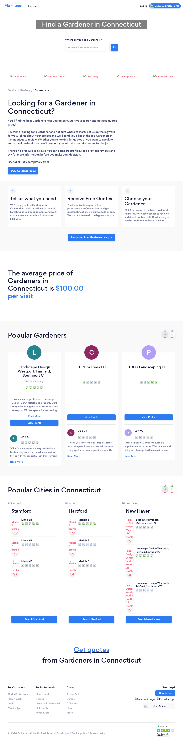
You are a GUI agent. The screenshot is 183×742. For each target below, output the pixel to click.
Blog (69, 708)
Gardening (26, 90)
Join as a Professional (48, 703)
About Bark (73, 694)
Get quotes (91, 649)
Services (13, 90)
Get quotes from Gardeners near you (91, 237)
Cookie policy (79, 733)
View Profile (34, 423)
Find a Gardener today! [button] (23, 171)
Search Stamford (34, 619)
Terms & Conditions (58, 733)
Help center (42, 708)
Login (11, 703)
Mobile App (14, 708)
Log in (143, 6)
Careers (71, 699)
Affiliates (72, 703)
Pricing (40, 699)
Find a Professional (18, 694)
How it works (15, 699)
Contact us (165, 693)
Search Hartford (91, 619)
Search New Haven (149, 619)
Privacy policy (97, 733)
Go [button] (114, 47)
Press (70, 712)
